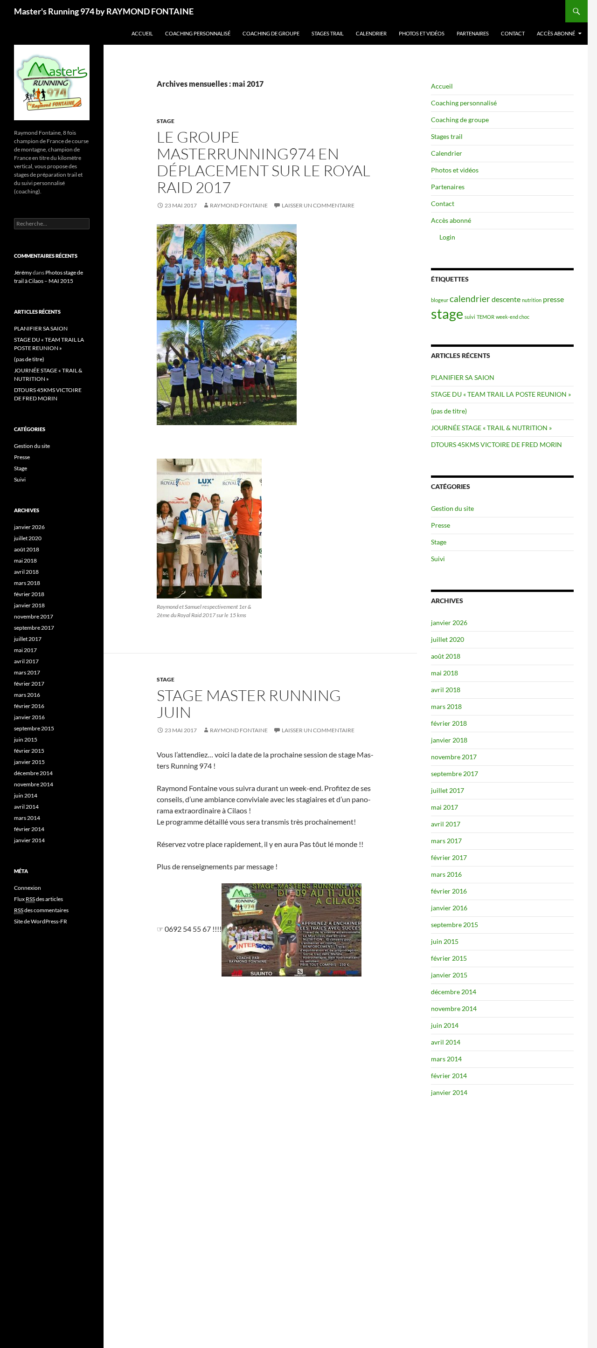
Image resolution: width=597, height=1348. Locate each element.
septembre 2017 (454, 773)
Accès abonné (556, 33)
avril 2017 (445, 824)
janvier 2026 (449, 622)
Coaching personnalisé (197, 33)
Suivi (438, 559)
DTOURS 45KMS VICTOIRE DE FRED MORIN (496, 444)
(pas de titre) (449, 411)
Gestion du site (452, 508)
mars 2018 (446, 706)
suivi (470, 317)
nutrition (531, 300)
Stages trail (328, 33)
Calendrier (371, 33)
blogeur (439, 300)
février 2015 (449, 958)
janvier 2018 (449, 740)
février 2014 (449, 1076)
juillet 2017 (447, 790)
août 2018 (445, 656)
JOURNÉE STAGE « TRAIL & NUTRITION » (491, 428)
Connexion (27, 887)
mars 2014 (446, 1059)
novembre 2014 (454, 1008)
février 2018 (449, 723)
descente (506, 299)
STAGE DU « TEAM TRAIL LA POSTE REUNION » (501, 394)
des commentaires (41, 910)
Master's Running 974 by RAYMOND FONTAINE (104, 11)
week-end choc (512, 317)
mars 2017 (446, 841)
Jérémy (23, 272)
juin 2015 (444, 941)
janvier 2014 (449, 1092)
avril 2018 (445, 690)
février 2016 (449, 891)
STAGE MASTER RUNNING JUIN (249, 704)
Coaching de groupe (271, 33)
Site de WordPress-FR (40, 921)
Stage (165, 120)
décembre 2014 (453, 992)
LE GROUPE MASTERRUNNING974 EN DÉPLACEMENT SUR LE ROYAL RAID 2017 (263, 162)
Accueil (142, 33)
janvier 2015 (449, 975)
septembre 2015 (454, 924)
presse (553, 299)
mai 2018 (444, 673)
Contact (513, 33)
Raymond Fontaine (239, 205)
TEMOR (485, 317)
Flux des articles (38, 898)
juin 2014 (444, 1025)
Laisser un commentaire (318, 205)
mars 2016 (446, 874)
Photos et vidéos (421, 33)
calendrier (470, 298)
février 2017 (449, 857)
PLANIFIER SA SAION (462, 377)
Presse (440, 525)
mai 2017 (444, 807)
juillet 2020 (447, 639)
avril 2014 (445, 1042)
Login (447, 237)
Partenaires (473, 33)
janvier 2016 (449, 908)
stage (447, 313)
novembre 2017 (454, 757)
